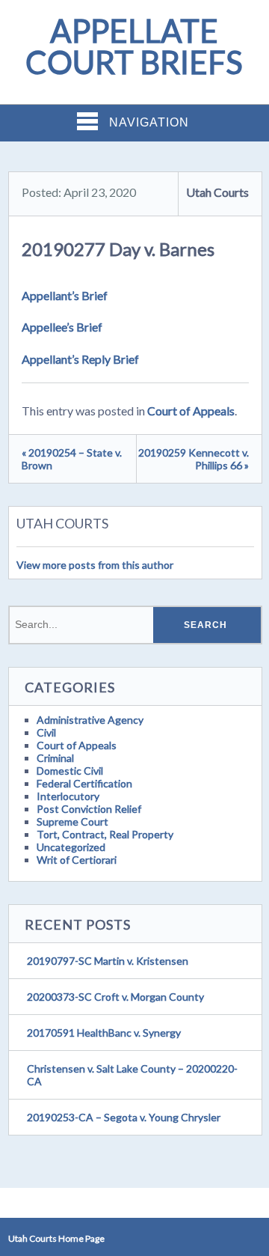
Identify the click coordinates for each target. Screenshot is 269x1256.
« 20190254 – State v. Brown (72, 459)
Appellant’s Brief (65, 295)
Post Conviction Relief (89, 808)
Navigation (149, 122)
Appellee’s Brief (62, 327)
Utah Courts (217, 192)
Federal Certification (84, 783)
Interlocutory (68, 796)
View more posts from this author (94, 564)
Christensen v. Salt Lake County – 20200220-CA (132, 1075)
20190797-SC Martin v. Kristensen (107, 960)
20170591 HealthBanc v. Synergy (104, 1032)
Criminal (55, 758)
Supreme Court (72, 821)
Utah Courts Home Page (56, 1238)
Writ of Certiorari (77, 859)
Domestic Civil (70, 770)
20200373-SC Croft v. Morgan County (115, 996)
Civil (46, 732)
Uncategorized (71, 847)
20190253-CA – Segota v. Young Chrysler (123, 1117)
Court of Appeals (191, 410)
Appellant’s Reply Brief (80, 359)
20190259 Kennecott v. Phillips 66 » (193, 459)
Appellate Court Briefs (134, 46)
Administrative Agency (90, 719)
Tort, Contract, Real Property (105, 834)
